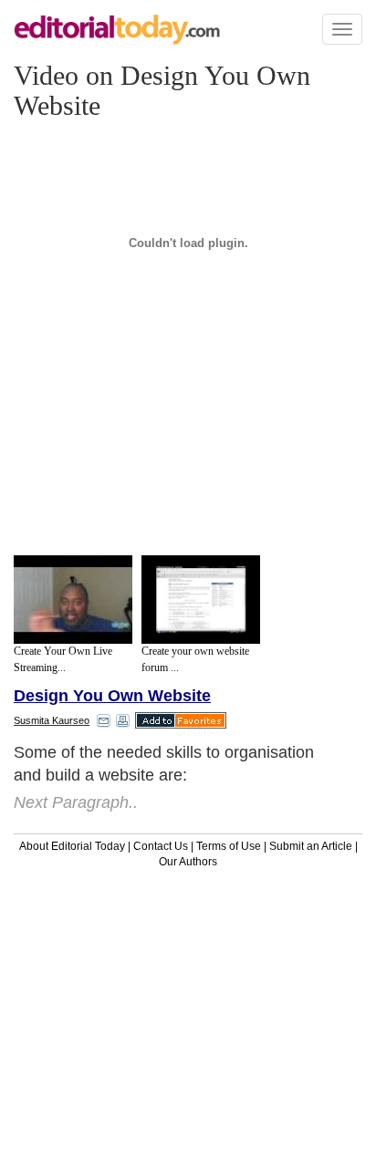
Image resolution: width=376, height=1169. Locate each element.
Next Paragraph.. (76, 802)
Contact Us (160, 846)
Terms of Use (228, 846)
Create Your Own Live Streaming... (63, 659)
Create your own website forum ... (195, 659)
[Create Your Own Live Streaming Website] (73, 600)
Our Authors (188, 861)
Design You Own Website (112, 696)
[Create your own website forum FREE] (200, 600)
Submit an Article (310, 846)
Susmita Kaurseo (51, 720)
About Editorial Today (72, 846)
